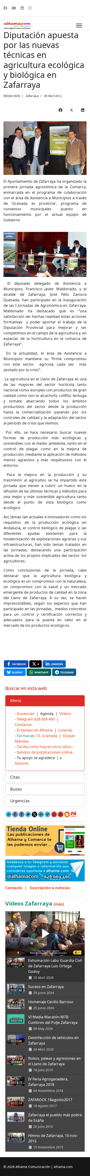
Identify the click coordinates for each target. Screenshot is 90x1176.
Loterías (65, 730)
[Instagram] (30, 8)
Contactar (23, 724)
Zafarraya (32, 96)
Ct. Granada (46, 735)
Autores (22, 763)
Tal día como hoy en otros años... (45, 746)
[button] (45, 700)
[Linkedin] (22, 8)
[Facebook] (5, 8)
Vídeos (65, 713)
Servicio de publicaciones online (44, 752)
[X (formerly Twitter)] (71, 110)
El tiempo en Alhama (35, 730)
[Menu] (79, 25)
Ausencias (25, 713)
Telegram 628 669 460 (36, 719)
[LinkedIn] (83, 110)
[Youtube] (14, 8)
